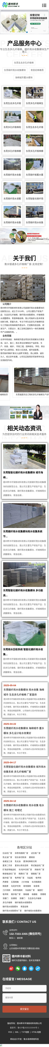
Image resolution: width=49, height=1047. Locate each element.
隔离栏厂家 (23, 874)
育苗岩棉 (24, 906)
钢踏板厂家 (35, 874)
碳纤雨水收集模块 (10, 906)
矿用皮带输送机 (9, 869)
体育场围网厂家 (21, 853)
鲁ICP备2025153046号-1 (28, 1028)
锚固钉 (40, 890)
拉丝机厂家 (7, 853)
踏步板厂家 (7, 878)
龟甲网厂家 (19, 878)
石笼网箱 (15, 882)
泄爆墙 (43, 894)
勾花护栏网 (16, 886)
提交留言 (24, 1009)
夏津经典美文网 (30, 861)
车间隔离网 (36, 882)
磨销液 (32, 857)
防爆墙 (14, 898)
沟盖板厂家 (30, 890)
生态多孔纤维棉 (34, 898)
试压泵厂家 (35, 853)
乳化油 (18, 861)
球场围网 (27, 886)
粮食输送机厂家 (9, 874)
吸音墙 (36, 886)
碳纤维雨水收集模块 (23, 902)
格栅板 (34, 894)
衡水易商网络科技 (31, 1039)
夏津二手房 (7, 865)
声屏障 (5, 882)
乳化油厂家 (7, 857)
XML (17, 1032)
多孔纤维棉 (7, 902)
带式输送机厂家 (37, 865)
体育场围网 (17, 890)
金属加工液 (7, 861)
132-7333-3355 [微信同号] (25, 933)
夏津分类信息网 (21, 865)
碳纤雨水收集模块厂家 (12, 911)
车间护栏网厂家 (25, 869)
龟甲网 (38, 878)
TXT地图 (25, 1032)
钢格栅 (26, 894)
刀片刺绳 (25, 882)
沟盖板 (30, 878)
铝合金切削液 (20, 857)
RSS (10, 1032)
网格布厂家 (39, 869)
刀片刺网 (6, 890)
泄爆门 (5, 898)
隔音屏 (5, 886)
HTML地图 (36, 1032)
